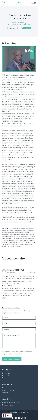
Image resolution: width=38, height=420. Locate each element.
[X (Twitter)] (16, 418)
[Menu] (4, 3)
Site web (6, 329)
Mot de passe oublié (8, 378)
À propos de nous (8, 390)
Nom (6, 318)
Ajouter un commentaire (11, 335)
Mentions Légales (8, 405)
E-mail (6, 323)
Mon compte (6, 373)
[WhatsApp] (22, 418)
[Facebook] (12, 418)
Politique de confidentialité (10, 403)
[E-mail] (25, 418)
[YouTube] (19, 418)
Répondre (32, 272)
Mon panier (6, 375)
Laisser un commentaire (12, 359)
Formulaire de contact (9, 388)
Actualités (27, 28)
